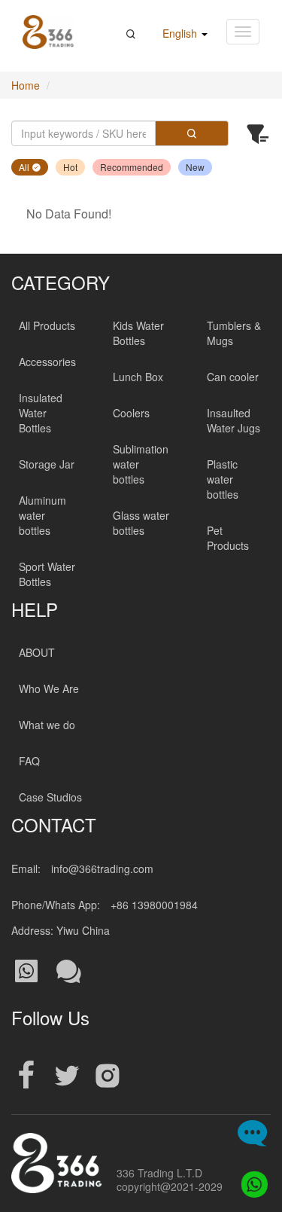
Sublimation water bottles (140, 464)
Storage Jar (46, 464)
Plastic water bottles (222, 479)
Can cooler (233, 376)
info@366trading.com (102, 868)
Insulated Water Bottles (40, 412)
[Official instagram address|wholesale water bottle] (107, 1076)
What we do (47, 724)
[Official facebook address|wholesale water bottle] (26, 1076)
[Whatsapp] (250, 1180)
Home (25, 85)
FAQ (29, 760)
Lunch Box (138, 376)
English (181, 33)
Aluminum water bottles (42, 515)
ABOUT (37, 652)
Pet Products (228, 538)
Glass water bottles (141, 523)
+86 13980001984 (154, 904)
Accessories (47, 361)
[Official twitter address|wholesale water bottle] (67, 1076)
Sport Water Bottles (47, 574)
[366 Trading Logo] (48, 32)
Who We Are (49, 688)
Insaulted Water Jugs (233, 420)
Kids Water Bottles (138, 333)
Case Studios (50, 796)
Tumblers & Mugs (234, 333)
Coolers (131, 412)
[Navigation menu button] (242, 31)
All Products (47, 325)
